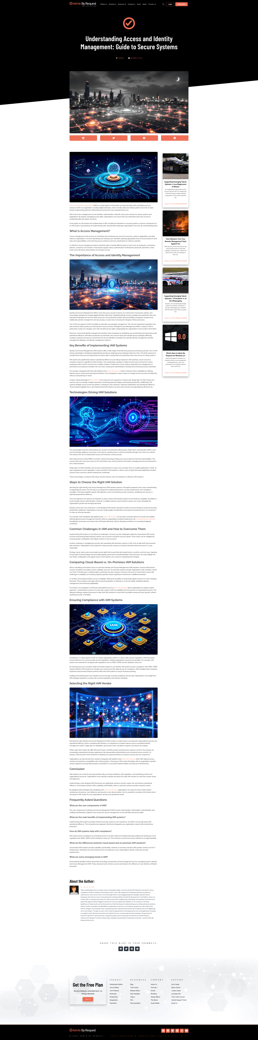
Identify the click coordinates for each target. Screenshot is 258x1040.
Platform (103, 4)
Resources (121, 4)
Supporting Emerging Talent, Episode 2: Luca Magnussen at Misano (175, 184)
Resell (145, 4)
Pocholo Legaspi (181, 204)
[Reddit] (177, 1031)
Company (131, 4)
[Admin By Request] (83, 4)
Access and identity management (81, 205)
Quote (139, 4)
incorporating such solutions (145, 519)
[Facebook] (168, 1031)
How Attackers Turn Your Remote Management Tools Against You (175, 241)
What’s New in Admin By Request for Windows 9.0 (175, 354)
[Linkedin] (163, 1031)
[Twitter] (173, 1031)
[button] (83, 138)
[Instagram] (182, 1031)
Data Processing (123, 1036)
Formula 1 (151, 4)
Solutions (112, 4)
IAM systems (94, 380)
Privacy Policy (178, 1036)
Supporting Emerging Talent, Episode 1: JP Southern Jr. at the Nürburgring (175, 298)
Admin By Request (113, 371)
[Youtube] (186, 1031)
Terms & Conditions (151, 1036)
